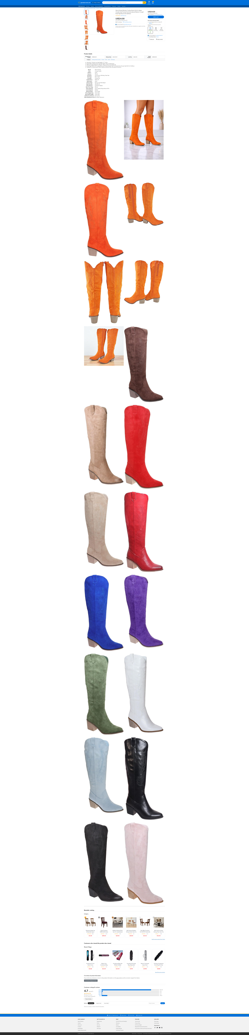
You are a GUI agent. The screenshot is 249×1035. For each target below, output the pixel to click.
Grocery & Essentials (99, 6)
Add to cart (155, 17)
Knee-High (113, 59)
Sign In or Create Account (113, 1015)
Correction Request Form (91, 980)
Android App (156, 1023)
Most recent (91, 1003)
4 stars (99, 991)
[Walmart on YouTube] (159, 1028)
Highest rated (98, 1003)
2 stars (100, 994)
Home (85, 8)
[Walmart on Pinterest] (162, 1028)
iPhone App (156, 1021)
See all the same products (160, 972)
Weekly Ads (140, 1015)
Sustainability (80, 1028)
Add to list (152, 39)
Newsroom (80, 1024)
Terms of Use (137, 1021)
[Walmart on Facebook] (155, 1028)
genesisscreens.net (127, 24)
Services (87, 6)
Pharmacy (114, 6)
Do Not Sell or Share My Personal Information (143, 1028)
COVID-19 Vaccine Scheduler (121, 1021)
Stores (98, 1023)
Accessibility (118, 1026)
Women (97, 8)
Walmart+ (99, 1026)
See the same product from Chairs (158, 939)
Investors (79, 1026)
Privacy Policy (137, 1023)
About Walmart (80, 1021)
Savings (92, 6)
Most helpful (106, 1003)
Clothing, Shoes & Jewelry (91, 8)
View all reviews (88, 999)
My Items (123, 6)
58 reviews (124, 15)
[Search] (144, 2)
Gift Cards (99, 1028)
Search (162, 1003)
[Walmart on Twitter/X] (157, 1028)
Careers (119, 6)
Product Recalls (119, 1028)
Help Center (124, 1015)
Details (157, 36)
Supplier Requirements (82, 1030)
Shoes (101, 8)
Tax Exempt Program (120, 1030)
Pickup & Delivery (107, 6)
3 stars (100, 992)
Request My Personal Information (141, 1026)
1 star (100, 995)
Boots (109, 59)
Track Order (132, 1015)
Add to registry (160, 39)
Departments (82, 6)
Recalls (117, 1024)
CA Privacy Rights (138, 1024)
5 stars (100, 989)
